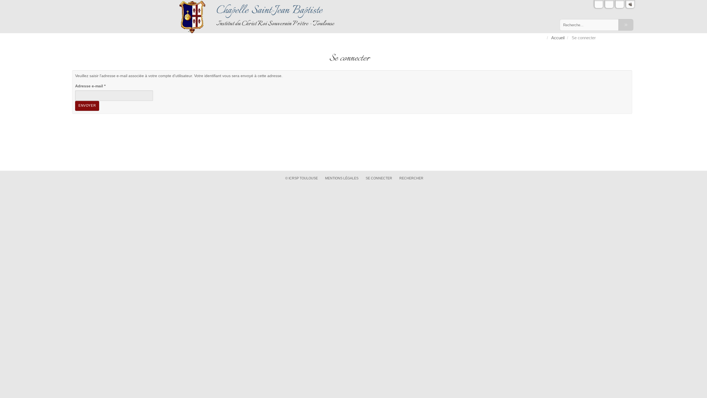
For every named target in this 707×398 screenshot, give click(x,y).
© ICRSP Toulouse (301, 178)
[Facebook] (609, 4)
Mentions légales (341, 178)
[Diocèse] (630, 4)
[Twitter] (598, 4)
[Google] (619, 4)
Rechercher (411, 178)
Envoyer (87, 106)
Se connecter (379, 178)
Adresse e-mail (90, 86)
